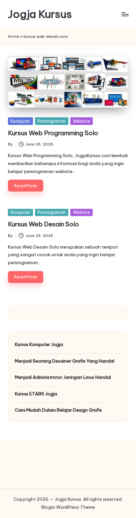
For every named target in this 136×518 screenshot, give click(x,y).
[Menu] (124, 14)
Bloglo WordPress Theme (68, 507)
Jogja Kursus (40, 14)
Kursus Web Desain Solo (43, 224)
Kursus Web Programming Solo (53, 133)
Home (13, 36)
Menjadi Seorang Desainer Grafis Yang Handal (64, 361)
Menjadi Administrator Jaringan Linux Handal (63, 377)
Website (81, 121)
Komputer (20, 121)
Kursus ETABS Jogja (36, 394)
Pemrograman (52, 121)
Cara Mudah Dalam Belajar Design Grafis (58, 410)
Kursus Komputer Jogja (39, 344)
